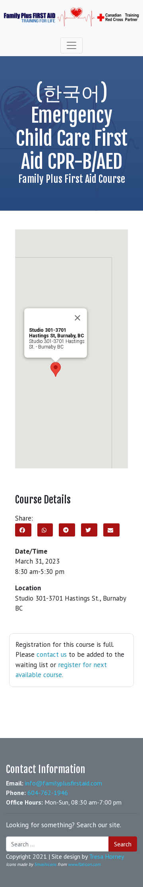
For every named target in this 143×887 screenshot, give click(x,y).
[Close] (77, 317)
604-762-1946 (47, 793)
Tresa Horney (106, 856)
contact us (52, 654)
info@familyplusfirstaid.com (63, 783)
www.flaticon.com (84, 864)
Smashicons (45, 864)
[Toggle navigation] (71, 45)
